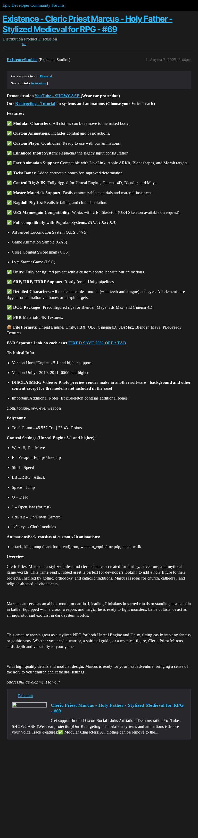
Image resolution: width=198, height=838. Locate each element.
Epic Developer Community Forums (33, 5)
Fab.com (25, 696)
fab (24, 44)
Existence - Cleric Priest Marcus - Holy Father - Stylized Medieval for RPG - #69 (87, 24)
